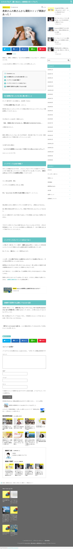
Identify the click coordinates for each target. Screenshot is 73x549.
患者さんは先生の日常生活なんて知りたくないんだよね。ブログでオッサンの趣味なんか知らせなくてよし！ (5, 518)
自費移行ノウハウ (52, 198)
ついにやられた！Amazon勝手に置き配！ (5, 500)
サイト (4, 384)
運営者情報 (47, 540)
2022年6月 (50, 102)
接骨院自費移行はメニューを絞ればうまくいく (13, 534)
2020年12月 (50, 143)
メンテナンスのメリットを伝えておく (15, 83)
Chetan (9, 547)
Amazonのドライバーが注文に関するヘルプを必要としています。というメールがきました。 (13, 518)
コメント (4, 354)
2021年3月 (50, 131)
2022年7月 (50, 98)
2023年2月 (50, 82)
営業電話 (50, 182)
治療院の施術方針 (12, 279)
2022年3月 (50, 110)
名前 (4, 371)
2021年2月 (50, 135)
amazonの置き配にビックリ (5, 533)
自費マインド (51, 194)
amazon (50, 169)
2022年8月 (50, 94)
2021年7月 (50, 123)
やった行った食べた (53, 174)
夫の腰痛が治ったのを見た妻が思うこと (16, 76)
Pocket (14, 53)
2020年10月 (50, 151)
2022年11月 (50, 86)
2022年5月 (50, 106)
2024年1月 (50, 78)
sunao (14, 453)
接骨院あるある (6, 7)
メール (4, 377)
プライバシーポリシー (38, 540)
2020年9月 (50, 155)
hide (14, 73)
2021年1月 (50, 139)
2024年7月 (50, 73)
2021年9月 (50, 114)
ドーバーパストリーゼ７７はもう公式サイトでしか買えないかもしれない (13, 501)
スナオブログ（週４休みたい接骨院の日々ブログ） (20, 2)
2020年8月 (50, 160)
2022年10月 (50, 90)
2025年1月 (50, 69)
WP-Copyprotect (15, 547)
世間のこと (50, 178)
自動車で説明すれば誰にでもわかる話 (15, 86)
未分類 (49, 190)
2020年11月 (50, 147)
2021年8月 (50, 119)
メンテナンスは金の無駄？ (13, 80)
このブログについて (27, 540)
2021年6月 (50, 127)
